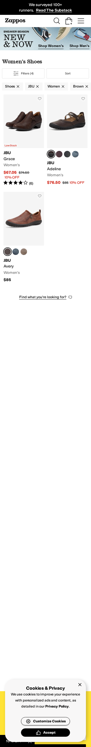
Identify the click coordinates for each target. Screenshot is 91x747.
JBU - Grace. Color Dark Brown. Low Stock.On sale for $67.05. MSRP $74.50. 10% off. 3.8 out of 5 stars (24, 140)
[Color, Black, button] (67, 154)
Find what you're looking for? (42, 297)
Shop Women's (50, 46)
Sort (68, 73)
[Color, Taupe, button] (24, 252)
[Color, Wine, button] (59, 154)
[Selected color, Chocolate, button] (51, 154)
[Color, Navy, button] (16, 252)
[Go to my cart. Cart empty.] (69, 21)
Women (54, 86)
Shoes (10, 86)
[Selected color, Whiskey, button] (8, 252)
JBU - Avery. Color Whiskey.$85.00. (24, 237)
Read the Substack (54, 10)
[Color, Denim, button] (75, 154)
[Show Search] (57, 21)
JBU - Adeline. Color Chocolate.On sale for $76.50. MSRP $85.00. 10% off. (67, 140)
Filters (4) (27, 73)
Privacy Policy (57, 706)
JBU (31, 86)
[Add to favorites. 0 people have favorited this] (39, 99)
